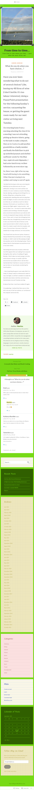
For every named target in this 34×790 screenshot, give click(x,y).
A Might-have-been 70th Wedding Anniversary (15, 481)
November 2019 (8, 554)
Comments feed (8, 697)
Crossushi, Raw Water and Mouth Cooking (17, 363)
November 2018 (8, 574)
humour (19, 63)
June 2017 (6, 599)
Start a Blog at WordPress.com (17, 783)
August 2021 (7, 535)
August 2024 (7, 515)
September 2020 (8, 543)
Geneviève (6, 432)
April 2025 (6, 509)
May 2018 (6, 582)
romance (6, 661)
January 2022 (7, 532)
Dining (5, 646)
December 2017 (8, 594)
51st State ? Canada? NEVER (11, 487)
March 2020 (7, 551)
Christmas (6, 644)
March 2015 (7, 607)
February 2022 (7, 529)
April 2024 (6, 518)
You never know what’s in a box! (12, 484)
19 (17, 730)
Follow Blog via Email (13, 751)
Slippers (6, 490)
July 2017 (6, 596)
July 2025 (6, 507)
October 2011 (7, 627)
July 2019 (6, 557)
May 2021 (6, 537)
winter (5, 672)
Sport (5, 664)
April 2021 (6, 540)
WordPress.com (8, 700)
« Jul (5, 740)
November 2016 (8, 602)
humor (14, 63)
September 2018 (8, 577)
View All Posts (17, 348)
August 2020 (7, 546)
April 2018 (6, 585)
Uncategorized (7, 669)
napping (11, 354)
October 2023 (7, 521)
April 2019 (6, 565)
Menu (18, 2)
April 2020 (6, 549)
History (6, 652)
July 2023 (6, 523)
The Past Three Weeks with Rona (17, 370)
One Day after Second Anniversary (12, 479)
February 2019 (7, 568)
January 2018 (7, 591)
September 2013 (8, 613)
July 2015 (6, 605)
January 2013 (7, 619)
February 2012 (7, 622)
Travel (5, 667)
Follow (7, 766)
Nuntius (20, 326)
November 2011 (8, 624)
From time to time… (17, 50)
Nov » (8, 740)
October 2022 (7, 526)
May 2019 (6, 563)
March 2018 (7, 588)
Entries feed (7, 694)
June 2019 (6, 560)
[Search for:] (17, 462)
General (6, 649)
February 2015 (7, 610)
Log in (5, 692)
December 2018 (8, 571)
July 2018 (6, 579)
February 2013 (7, 616)
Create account (8, 689)
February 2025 (7, 512)
